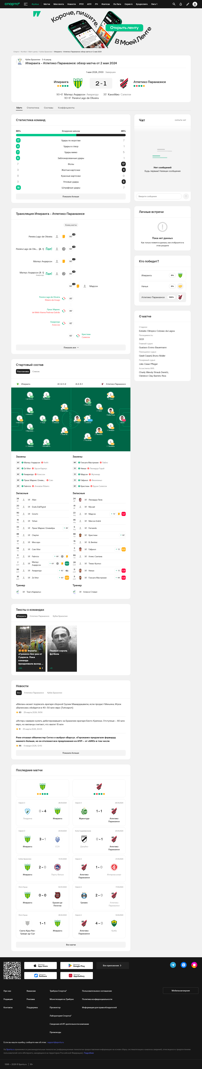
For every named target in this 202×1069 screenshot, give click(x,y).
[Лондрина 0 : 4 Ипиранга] (67, 86)
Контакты (8, 1007)
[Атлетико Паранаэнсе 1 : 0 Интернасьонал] (139, 86)
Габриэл (84, 480)
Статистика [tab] (33, 107)
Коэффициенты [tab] (66, 107)
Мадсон (93, 286)
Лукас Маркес (53, 309)
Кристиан (86, 334)
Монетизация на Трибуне (62, 999)
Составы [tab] (48, 107)
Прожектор (55, 1007)
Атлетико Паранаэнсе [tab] (34, 692)
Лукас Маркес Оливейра (34, 480)
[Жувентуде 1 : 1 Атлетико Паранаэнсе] (144, 86)
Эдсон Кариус (40, 468)
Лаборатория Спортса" (60, 1015)
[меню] (25, 4)
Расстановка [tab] (23, 371)
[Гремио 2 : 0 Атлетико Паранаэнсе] (137, 86)
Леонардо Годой (97, 468)
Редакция (8, 999)
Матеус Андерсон (74, 94)
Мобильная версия (181, 990)
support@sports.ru (55, 1042)
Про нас (7, 991)
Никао (83, 468)
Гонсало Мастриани (90, 462)
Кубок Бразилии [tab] (54, 692)
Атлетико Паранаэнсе (150, 82)
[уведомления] (180, 4)
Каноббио (113, 94)
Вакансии (31, 991)
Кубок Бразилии (45, 51)
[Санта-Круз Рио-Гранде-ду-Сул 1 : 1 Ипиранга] (58, 86)
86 (20, 745)
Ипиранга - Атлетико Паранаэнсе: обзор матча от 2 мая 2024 (77, 51)
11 (19, 729)
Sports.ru (10, 1049)
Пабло (105, 462)
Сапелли (126, 94)
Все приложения (111, 965)
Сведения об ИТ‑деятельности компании (69, 1024)
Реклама (31, 999)
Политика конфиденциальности (97, 999)
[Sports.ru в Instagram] (194, 965)
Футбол (24, 51)
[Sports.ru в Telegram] (173, 965)
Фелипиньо (97, 480)
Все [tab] (19, 692)
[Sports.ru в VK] (184, 965)
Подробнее (89, 1053)
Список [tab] (35, 371)
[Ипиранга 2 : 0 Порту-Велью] (63, 86)
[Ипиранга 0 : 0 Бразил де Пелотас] (60, 86)
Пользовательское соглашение (97, 991)
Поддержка (32, 1007)
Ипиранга (61, 82)
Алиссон (56, 324)
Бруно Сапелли (100, 486)
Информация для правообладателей (99, 1007)
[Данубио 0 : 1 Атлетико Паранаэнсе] (141, 86)
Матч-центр (33, 51)
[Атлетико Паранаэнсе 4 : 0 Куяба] (134, 86)
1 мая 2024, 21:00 (95, 72)
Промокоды (55, 1032)
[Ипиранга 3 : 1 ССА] (65, 86)
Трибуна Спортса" (58, 991)
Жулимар (95, 474)
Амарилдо (93, 94)
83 (20, 712)
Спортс (16, 51)
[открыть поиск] (174, 4)
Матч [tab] (19, 107)
